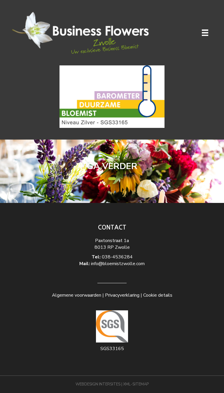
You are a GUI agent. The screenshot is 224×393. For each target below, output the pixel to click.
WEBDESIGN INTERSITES (98, 384)
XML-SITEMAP (136, 384)
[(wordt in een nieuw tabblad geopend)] (112, 96)
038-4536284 (117, 257)
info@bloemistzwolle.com (118, 263)
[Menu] (205, 32)
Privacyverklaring (122, 295)
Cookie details (157, 295)
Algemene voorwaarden (76, 295)
